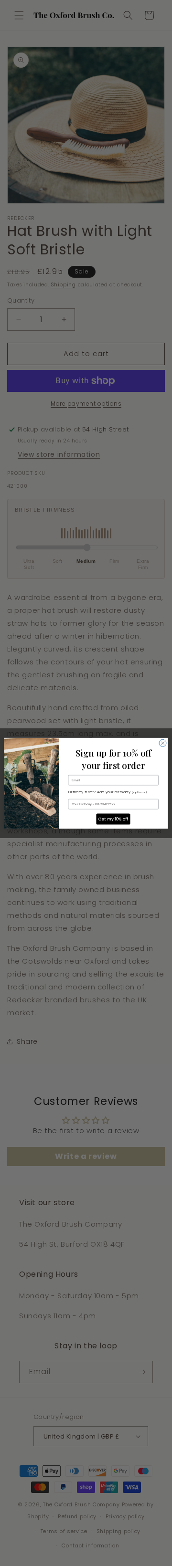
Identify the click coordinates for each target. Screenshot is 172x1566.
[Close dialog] (162, 742)
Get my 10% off (113, 819)
